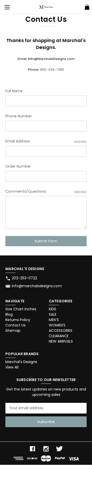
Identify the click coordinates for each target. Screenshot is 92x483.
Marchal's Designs (21, 361)
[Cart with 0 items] (87, 8)
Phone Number (18, 116)
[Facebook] (32, 448)
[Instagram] (46, 448)
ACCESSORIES (60, 330)
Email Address (46, 141)
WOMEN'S (57, 325)
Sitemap (12, 330)
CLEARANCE (58, 335)
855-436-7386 (52, 69)
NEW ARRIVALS (61, 341)
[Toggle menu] (7, 7)
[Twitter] (59, 448)
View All (11, 367)
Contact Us (15, 325)
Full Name (14, 91)
